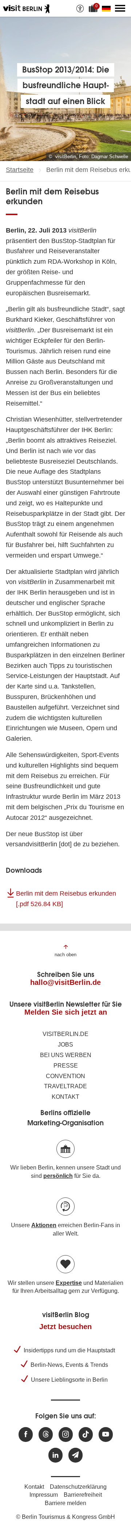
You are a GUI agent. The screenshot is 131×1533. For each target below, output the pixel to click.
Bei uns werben (65, 1055)
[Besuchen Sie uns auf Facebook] (26, 1434)
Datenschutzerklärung (78, 1487)
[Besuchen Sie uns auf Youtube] (106, 1434)
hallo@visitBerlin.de (65, 982)
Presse (65, 1066)
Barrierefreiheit (83, 1495)
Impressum (43, 1495)
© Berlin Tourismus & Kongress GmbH (65, 1517)
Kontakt (65, 1097)
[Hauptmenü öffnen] (120, 8)
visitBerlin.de (65, 1034)
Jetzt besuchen (65, 1327)
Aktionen (43, 1225)
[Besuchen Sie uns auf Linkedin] (55, 1455)
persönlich (58, 1176)
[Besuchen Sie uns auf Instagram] (66, 1434)
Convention (65, 1076)
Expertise (69, 1283)
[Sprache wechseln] (107, 8)
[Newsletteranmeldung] (75, 1455)
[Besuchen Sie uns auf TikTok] (86, 1434)
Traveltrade (65, 1086)
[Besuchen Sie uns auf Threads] (46, 1434)
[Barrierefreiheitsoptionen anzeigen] (80, 8)
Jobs (65, 1044)
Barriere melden (65, 1503)
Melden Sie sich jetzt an (65, 1012)
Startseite (19, 169)
